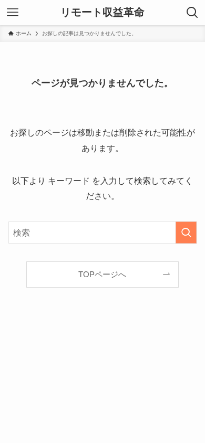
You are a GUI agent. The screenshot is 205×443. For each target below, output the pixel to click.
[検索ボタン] (192, 12)
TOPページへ (102, 274)
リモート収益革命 (102, 12)
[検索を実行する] (186, 232)
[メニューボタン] (12, 12)
